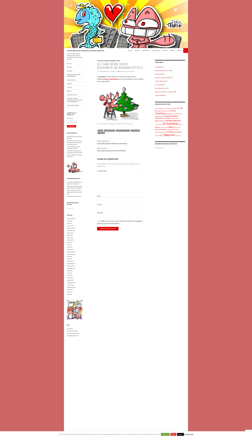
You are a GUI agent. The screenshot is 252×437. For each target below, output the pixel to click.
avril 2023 (69, 221)
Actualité (100, 60)
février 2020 (70, 240)
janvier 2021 (70, 233)
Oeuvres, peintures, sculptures (164, 92)
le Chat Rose (135, 130)
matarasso (162, 127)
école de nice (178, 135)
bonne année (167, 111)
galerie (177, 118)
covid (163, 116)
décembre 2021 (71, 228)
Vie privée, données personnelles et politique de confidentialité (74, 100)
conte (181, 113)
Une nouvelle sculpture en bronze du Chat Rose (111, 149)
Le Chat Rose (159, 84)
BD (181, 108)
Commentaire (102, 171)
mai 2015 (69, 259)
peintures (164, 129)
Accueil (130, 50)
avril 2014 (69, 275)
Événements (158, 74)
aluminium (168, 108)
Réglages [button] (180, 434)
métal (167, 127)
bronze (173, 111)
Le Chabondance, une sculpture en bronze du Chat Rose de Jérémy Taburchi (74, 142)
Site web (100, 213)
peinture (157, 129)
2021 (156, 108)
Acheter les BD (156, 50)
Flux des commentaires (73, 333)
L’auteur (137, 50)
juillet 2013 (70, 289)
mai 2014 (69, 273)
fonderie (173, 118)
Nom (99, 196)
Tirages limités (159, 95)
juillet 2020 (70, 235)
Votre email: (70, 118)
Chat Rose (160, 113)
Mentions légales (72, 94)
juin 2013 (69, 292)
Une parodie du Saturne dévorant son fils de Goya (112, 142)
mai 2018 (69, 256)
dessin (100, 130)
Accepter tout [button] (165, 434)
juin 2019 (69, 242)
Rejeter (173, 434)
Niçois (175, 127)
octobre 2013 (70, 285)
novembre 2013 (71, 282)
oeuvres (179, 127)
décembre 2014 (71, 263)
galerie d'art (159, 121)
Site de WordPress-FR (72, 335)
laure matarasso (159, 124)
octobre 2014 (70, 266)
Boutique (69, 71)
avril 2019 (69, 247)
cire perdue (176, 113)
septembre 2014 (71, 268)
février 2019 (70, 249)
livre (179, 124)
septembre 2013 (71, 287)
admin (114, 71)
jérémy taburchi (173, 120)
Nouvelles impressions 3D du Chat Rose (74, 192)
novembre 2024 (71, 218)
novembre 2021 (71, 230)
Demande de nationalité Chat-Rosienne (74, 75)
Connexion (70, 328)
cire (173, 113)
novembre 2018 (71, 254)
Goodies (165, 50)
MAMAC (157, 127)
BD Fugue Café (159, 111)
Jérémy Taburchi (160, 81)
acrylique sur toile (162, 108)
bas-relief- (177, 108)
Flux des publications (72, 331)
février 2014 (70, 278)
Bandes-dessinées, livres (112, 60)
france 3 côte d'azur (123, 130)
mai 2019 (69, 244)
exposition (174, 116)
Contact (179, 50)
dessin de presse (109, 130)
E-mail (99, 204)
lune (182, 124)
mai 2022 (69, 223)
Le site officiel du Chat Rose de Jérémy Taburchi (85, 50)
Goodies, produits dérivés (162, 77)
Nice (171, 127)
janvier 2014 (70, 280)
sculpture (171, 131)
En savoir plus (188, 434)
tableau (161, 135)
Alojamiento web (71, 186)
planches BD (170, 129)
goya (164, 121)
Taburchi (101, 133)
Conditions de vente (73, 105)
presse (176, 129)
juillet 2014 (70, 270)
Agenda (172, 50)
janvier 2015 (70, 261)
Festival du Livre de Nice (163, 118)
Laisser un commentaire (127, 71)
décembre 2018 (71, 252)
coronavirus (158, 116)
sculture (157, 135)
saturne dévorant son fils (161, 132)
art (173, 108)
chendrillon (169, 114)
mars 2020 (69, 237)
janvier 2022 (70, 226)
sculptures (178, 132)
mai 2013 (69, 294)
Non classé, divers (160, 88)
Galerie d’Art (145, 50)
